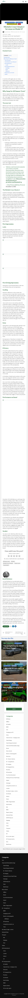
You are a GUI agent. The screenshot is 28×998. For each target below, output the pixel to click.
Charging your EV (10, 643)
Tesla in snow (17, 563)
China (7, 735)
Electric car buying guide (9, 22)
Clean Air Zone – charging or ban (13, 737)
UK (6, 833)
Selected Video (9, 815)
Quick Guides (9, 804)
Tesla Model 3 (6, 565)
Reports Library (9, 812)
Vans (7, 841)
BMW (4, 643)
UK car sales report (10, 836)
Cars (7, 729)
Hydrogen (8, 783)
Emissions (8, 756)
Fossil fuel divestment (10, 775)
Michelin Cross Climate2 (8, 563)
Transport (8, 828)
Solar (7, 823)
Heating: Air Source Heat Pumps (12, 777)
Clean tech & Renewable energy (12, 745)
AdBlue (7, 721)
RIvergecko (14, 995)
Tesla (19, 24)
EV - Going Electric (19, 22)
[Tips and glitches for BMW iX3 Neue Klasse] (14, 650)
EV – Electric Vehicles (10, 759)
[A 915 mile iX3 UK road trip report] (14, 671)
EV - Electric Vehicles (18, 664)
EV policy (8, 769)
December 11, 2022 (11, 186)
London (8, 788)
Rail (7, 807)
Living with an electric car (12, 24)
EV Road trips (20, 665)
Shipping (8, 820)
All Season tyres (6, 561)
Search (14, 709)
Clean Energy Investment (11, 743)
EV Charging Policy (10, 767)
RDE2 (7, 809)
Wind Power (8, 844)
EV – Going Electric (10, 761)
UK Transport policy (10, 839)
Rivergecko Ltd (17, 993)
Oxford (7, 796)
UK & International (6, 948)
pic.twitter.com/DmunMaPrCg (14, 182)
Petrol (7, 799)
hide (10, 55)
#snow (15, 180)
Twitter (7, 831)
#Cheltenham (9, 180)
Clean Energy (9, 740)
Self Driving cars (9, 817)
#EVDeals (8, 719)
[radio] (8, 556)
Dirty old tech (9, 751)
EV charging (14, 665)
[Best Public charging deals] (14, 692)
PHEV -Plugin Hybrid (10, 801)
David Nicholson (7, 31)
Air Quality (8, 724)
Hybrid (7, 780)
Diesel (7, 748)
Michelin (13, 561)
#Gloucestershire (20, 178)
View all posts (6, 626)
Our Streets (8, 793)
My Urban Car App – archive (12, 791)
